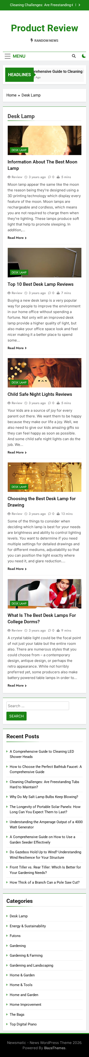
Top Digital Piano (23, 1024)
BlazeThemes (55, 1048)
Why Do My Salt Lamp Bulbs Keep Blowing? (44, 797)
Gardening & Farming (26, 955)
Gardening (18, 946)
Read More (16, 237)
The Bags (17, 1014)
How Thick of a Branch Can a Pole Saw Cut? (45, 882)
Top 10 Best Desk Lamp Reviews (41, 284)
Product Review (44, 28)
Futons (15, 936)
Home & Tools (21, 985)
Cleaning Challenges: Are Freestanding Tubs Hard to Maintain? (40, 5)
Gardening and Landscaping (31, 965)
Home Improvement (25, 1004)
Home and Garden (24, 995)
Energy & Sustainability (28, 926)
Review (17, 177)
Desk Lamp (19, 150)
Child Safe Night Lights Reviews (40, 394)
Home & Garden (22, 975)
